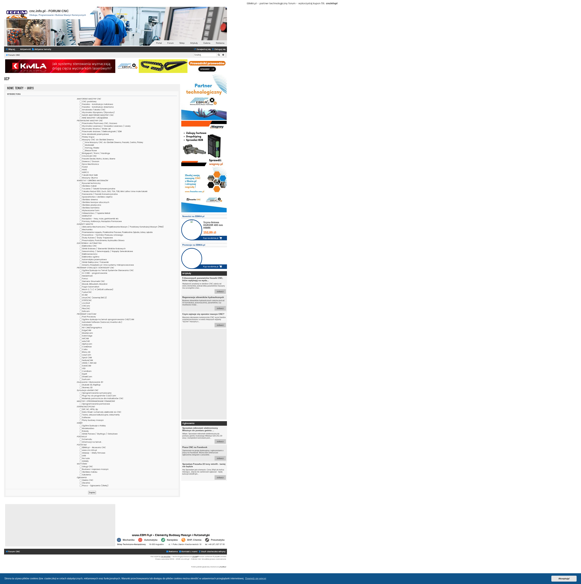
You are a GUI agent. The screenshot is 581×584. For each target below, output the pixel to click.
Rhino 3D (86, 352)
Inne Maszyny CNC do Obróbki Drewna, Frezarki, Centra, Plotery (114, 142)
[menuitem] (41, 49)
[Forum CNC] (16, 13)
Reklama (220, 43)
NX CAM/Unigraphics (92, 327)
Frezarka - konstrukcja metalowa (97, 104)
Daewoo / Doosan (90, 161)
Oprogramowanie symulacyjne (96, 393)
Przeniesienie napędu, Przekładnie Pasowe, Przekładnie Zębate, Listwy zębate (117, 232)
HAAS (84, 169)
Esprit (84, 374)
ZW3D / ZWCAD (89, 363)
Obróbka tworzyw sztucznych (95, 202)
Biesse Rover (91, 150)
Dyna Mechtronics (90, 164)
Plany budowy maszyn (93, 420)
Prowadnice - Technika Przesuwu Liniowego (102, 235)
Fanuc (85, 278)
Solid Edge (87, 335)
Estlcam (86, 311)
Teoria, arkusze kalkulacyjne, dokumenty (101, 414)
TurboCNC (87, 292)
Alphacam (87, 344)
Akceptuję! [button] (564, 578)
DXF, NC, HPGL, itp (90, 409)
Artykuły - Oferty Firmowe (93, 453)
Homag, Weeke (92, 147)
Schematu (87, 439)
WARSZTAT (87, 216)
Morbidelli (89, 145)
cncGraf (86, 303)
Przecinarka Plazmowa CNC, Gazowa (99, 123)
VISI (83, 368)
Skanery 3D (87, 387)
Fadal (85, 167)
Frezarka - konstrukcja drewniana (98, 107)
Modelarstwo (88, 428)
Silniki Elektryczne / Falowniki (95, 262)
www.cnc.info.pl (89, 450)
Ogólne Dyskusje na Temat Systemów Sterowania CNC (108, 270)
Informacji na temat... (92, 442)
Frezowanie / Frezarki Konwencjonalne (100, 194)
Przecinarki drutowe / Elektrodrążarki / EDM (102, 131)
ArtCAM (85, 338)
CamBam (87, 371)
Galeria (206, 43)
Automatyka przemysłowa (94, 259)
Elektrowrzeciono (89, 254)
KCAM (84, 295)
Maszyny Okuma (90, 177)
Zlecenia (86, 483)
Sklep (182, 43)
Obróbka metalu (89, 472)
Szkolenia (86, 474)
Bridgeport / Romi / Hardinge (96, 153)
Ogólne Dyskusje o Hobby (94, 425)
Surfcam (86, 379)
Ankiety (85, 461)
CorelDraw (87, 346)
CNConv (86, 305)
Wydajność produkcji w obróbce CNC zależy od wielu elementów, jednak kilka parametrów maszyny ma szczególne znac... (203, 285)
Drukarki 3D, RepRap (91, 384)
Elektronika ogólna (90, 256)
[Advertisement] (204, 374)
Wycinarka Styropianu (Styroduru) (98, 112)
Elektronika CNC (89, 246)
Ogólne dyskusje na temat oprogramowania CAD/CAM (108, 319)
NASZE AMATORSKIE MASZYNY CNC (98, 115)
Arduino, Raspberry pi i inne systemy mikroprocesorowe (108, 265)
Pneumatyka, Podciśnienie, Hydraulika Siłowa (103, 240)
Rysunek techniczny (91, 183)
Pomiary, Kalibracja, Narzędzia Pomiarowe (102, 221)
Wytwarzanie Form (90, 210)
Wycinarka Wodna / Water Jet (96, 128)
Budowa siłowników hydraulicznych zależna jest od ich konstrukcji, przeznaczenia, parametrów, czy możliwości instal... (203, 302)
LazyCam (86, 355)
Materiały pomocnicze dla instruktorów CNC (102, 398)
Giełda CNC (87, 480)
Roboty (85, 431)
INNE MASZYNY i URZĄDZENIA (95, 118)
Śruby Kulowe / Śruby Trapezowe (97, 237)
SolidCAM (86, 365)
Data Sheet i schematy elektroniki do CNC (101, 412)
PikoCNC (86, 308)
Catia (84, 349)
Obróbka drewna (90, 199)
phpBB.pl (222, 567)
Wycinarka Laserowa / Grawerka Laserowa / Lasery (106, 126)
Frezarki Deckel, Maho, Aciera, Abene (98, 158)
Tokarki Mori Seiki (90, 175)
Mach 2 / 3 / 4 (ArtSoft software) (97, 289)
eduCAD (86, 341)
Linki (84, 455)
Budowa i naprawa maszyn (95, 469)
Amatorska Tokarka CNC (93, 109)
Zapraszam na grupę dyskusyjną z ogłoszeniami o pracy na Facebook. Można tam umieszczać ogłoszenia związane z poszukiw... (203, 452)
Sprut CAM (87, 357)
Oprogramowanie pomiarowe (96, 404)
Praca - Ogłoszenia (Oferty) (95, 485)
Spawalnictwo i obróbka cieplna (97, 197)
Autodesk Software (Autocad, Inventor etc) (102, 322)
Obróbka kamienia (90, 207)
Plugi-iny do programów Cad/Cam (99, 395)
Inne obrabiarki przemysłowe (95, 134)
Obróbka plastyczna (91, 205)
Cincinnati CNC (89, 156)
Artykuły (194, 43)
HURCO (85, 172)
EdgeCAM (86, 330)
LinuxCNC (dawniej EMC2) (94, 297)
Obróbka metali (89, 186)
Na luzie (86, 458)
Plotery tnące (88, 137)
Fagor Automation (90, 286)
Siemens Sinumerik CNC (93, 281)
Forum (170, 43)
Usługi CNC (87, 466)
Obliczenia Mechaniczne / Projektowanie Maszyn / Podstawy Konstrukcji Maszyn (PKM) (123, 226)
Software (86, 417)
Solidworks (87, 325)
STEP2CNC (87, 300)
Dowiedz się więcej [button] (255, 578)
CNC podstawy (89, 101)
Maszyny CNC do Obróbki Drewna (98, 139)
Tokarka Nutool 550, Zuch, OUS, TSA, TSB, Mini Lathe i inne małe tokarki (114, 191)
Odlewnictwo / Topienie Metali (96, 213)
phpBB (194, 556)
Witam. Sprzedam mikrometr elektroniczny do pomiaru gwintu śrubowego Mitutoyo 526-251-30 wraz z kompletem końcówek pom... (203, 435)
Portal (159, 43)
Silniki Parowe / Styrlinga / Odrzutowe (99, 434)
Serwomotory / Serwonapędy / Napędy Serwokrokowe (107, 251)
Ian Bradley (166, 556)
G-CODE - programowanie (94, 273)
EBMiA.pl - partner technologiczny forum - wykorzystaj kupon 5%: (286, 3)
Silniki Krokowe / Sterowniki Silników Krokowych (104, 248)
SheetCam (87, 376)
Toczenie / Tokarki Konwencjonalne (98, 188)
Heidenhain (87, 276)
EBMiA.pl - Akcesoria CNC (94, 447)
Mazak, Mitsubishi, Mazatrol (94, 284)
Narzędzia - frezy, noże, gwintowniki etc (100, 218)
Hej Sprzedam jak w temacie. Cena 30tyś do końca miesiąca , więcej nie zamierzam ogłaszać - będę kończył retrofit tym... (203, 471)
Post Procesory (89, 316)
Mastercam (87, 333)
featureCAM (87, 360)
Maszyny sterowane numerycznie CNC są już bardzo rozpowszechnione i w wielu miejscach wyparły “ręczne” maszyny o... (204, 319)
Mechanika (87, 229)
